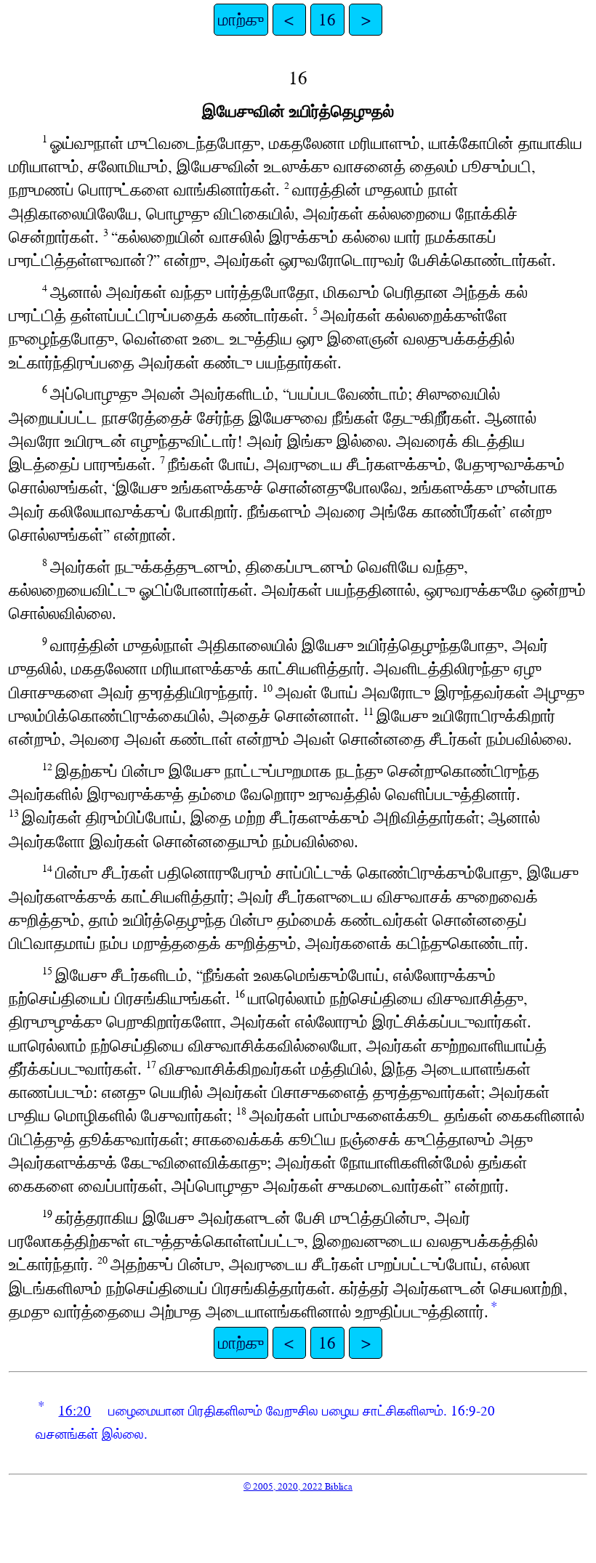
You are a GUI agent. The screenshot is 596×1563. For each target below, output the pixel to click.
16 (327, 19)
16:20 (74, 1410)
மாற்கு (241, 19)
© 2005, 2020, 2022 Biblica (298, 1486)
